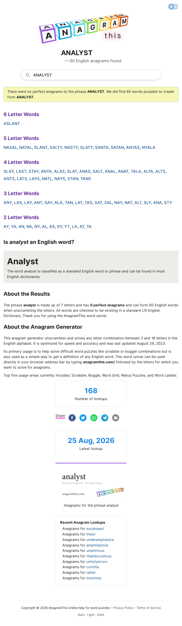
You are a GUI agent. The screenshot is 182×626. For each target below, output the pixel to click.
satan (117, 147)
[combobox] (91, 74)
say (48, 202)
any (8, 202)
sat (98, 202)
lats (22, 178)
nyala (148, 147)
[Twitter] (83, 418)
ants (9, 178)
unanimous (95, 550)
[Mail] (115, 418)
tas (88, 202)
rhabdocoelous (98, 556)
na (29, 226)
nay (118, 202)
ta (89, 226)
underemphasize (100, 539)
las (18, 202)
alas (59, 171)
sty (168, 202)
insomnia (93, 578)
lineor (91, 534)
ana (157, 202)
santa (102, 147)
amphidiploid (97, 545)
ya (13, 226)
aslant (12, 123)
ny (37, 226)
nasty (71, 147)
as (52, 226)
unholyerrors (96, 561)
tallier (91, 572)
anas (85, 171)
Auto (81, 614)
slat (72, 171)
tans (85, 178)
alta (148, 171)
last (21, 171)
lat (78, 202)
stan (72, 178)
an (21, 226)
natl (47, 178)
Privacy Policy (123, 608)
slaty (86, 147)
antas (133, 147)
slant (40, 147)
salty (56, 147)
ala (58, 202)
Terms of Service (148, 608)
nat (128, 202)
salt (98, 171)
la (74, 226)
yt (67, 226)
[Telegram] (105, 418)
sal (108, 202)
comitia (92, 567)
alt (138, 202)
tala (136, 171)
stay (34, 171)
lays (34, 178)
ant (38, 202)
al (44, 226)
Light (91, 614)
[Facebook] (72, 418)
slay (9, 171)
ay (6, 226)
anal (110, 171)
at (81, 226)
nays (59, 178)
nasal (10, 147)
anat (123, 171)
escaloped (95, 528)
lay (28, 202)
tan (69, 202)
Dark (100, 614)
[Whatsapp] (94, 418)
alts (160, 171)
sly (147, 202)
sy (59, 226)
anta (46, 171)
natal (25, 147)
